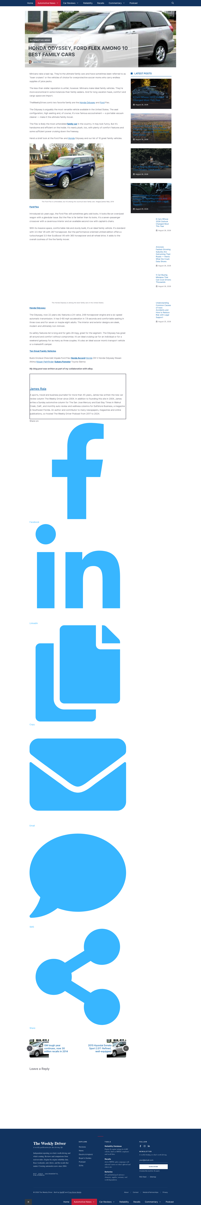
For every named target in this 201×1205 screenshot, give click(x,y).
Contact (136, 1192)
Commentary (115, 3)
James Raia (37, 62)
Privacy (165, 1192)
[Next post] (126, 1048)
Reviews (82, 1147)
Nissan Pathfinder (45, 362)
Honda (71, 138)
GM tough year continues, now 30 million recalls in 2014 (56, 1048)
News (81, 1150)
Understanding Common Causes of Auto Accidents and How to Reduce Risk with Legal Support (163, 310)
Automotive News (46, 3)
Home (30, 3)
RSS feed (142, 1177)
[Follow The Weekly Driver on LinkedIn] (149, 1146)
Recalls (100, 3)
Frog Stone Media (74, 1192)
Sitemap (153, 1177)
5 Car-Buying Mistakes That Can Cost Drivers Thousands (163, 278)
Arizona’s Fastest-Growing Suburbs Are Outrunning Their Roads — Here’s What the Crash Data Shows (163, 254)
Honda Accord (78, 358)
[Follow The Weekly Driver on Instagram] (145, 1146)
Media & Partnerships (150, 1192)
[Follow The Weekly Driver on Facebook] (140, 1146)
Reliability (88, 3)
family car (72, 124)
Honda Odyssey (87, 102)
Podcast (134, 3)
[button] (172, 3)
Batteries (108, 1172)
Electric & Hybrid (86, 1154)
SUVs (81, 1165)
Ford (102, 102)
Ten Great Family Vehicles (43, 351)
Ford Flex (34, 207)
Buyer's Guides (85, 1158)
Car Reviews (69, 3)
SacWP (62, 1192)
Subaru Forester (62, 362)
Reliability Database (113, 1146)
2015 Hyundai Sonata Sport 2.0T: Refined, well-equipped (99, 1048)
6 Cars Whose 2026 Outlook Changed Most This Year (162, 222)
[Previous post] (29, 1048)
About (126, 1192)
